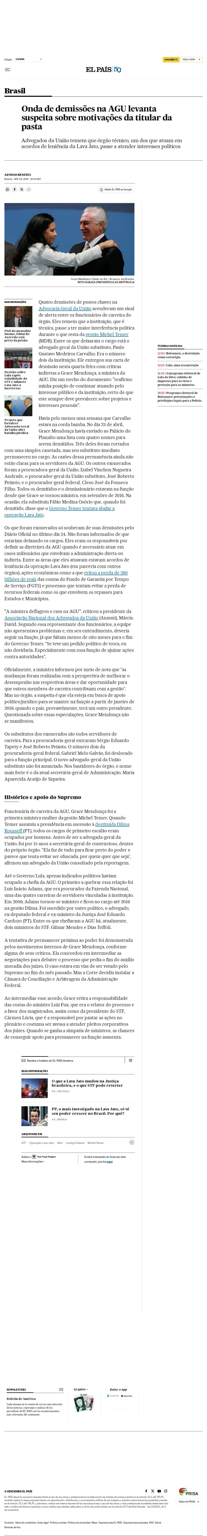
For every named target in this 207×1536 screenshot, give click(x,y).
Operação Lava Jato (42, 1142)
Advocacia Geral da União (65, 308)
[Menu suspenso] (7, 69)
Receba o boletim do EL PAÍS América (50, 1060)
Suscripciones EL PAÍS (110, 1522)
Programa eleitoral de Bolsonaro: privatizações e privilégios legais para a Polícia (180, 396)
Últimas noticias (170, 345)
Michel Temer (96, 1142)
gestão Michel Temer (107, 334)
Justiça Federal (75, 1142)
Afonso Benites (17, 175)
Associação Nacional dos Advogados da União (51, 618)
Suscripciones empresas (135, 1522)
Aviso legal (43, 1522)
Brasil (14, 91)
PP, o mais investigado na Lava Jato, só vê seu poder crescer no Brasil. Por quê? (90, 1112)
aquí (110, 1161)
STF (23, 1142)
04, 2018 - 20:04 (27, 179)
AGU (60, 1142)
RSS (151, 1522)
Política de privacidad (79, 1522)
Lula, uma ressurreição (182, 365)
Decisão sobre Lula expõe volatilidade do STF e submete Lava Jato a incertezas (15, 380)
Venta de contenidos (25, 1522)
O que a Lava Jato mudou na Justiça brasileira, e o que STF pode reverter (87, 1084)
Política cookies (58, 1522)
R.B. (54, 1091)
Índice (158, 1522)
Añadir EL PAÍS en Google (118, 189)
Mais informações (32, 1161)
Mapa (94, 1522)
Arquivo (80, 1389)
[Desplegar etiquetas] (131, 1142)
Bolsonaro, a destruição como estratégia (179, 355)
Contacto (9, 1522)
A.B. (54, 1119)
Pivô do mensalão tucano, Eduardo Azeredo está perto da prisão (17, 336)
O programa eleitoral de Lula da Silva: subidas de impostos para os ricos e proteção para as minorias (179, 379)
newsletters (16, 1389)
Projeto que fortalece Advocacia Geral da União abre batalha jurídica (16, 427)
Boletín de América (21, 1399)
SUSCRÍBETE (171, 59)
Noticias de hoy (12, 1527)
